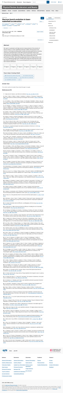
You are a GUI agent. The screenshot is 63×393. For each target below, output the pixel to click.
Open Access (5, 367)
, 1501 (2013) (14, 262)
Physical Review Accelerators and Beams (20, 7)
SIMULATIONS (52, 35)
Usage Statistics (29, 368)
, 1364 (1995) (8, 274)
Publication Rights (6, 365)
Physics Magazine (27, 2)
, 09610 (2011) (17, 207)
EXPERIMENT (52, 30)
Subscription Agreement (21, 390)
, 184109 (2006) (10, 212)
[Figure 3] (20, 67)
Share (41, 21)
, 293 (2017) (12, 119)
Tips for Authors (6, 371)
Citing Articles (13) (52, 21)
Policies (51, 362)
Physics (39, 360)
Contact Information (54, 365)
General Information (7, 360)
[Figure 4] (27, 67)
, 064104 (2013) (17, 337)
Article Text (50, 25)
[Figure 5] (33, 67)
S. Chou (12, 24)
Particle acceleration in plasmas (10, 77)
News (10, 350)
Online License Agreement (29, 365)
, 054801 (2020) (36, 220)
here (60, 387)
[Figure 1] (7, 67)
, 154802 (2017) (34, 216)
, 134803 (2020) (22, 225)
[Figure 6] (40, 67)
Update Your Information (19, 365)
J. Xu (23, 24)
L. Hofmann (28, 24)
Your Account (29, 370)
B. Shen (15, 25)
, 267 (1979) (32, 94)
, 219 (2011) (18, 139)
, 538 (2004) (13, 103)
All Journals (19, 2)
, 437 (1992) (33, 192)
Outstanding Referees (19, 373)
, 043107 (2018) (12, 241)
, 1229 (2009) (15, 270)
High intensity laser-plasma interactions (12, 75)
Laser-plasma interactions (28, 75)
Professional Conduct (7, 376)
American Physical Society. (11, 385)
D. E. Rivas (9, 25)
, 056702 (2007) (19, 251)
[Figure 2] (13, 67)
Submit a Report (17, 362)
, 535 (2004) (20, 109)
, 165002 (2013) (29, 123)
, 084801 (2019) (26, 130)
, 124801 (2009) (22, 114)
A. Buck (33, 24)
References (50, 42)
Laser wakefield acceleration (10, 79)
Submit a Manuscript (7, 362)
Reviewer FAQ (17, 369)
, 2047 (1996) (21, 277)
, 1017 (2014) (18, 304)
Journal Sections (5, 373)
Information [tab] (57, 17)
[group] (23, 67)
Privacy (51, 360)
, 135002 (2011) (29, 284)
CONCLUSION (52, 38)
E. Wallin (19, 24)
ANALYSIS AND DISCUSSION (52, 33)
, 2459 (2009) (8, 200)
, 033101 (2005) (15, 281)
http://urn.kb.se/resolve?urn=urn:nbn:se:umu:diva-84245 (29, 316)
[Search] (48, 2)
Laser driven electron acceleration (26, 77)
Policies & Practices (6, 369)
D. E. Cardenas (5, 24)
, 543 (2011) (35, 134)
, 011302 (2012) (12, 164)
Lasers (19, 79)
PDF (42, 18)
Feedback (51, 367)
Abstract (50, 23)
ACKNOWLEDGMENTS (53, 40)
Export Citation (40, 31)
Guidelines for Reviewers (19, 371)
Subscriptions (29, 362)
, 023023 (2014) (20, 328)
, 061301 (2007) (19, 143)
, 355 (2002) (12, 308)
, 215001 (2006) (36, 267)
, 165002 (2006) (24, 301)
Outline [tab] (50, 17)
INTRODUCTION (52, 27)
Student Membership (42, 365)
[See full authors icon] (7, 28)
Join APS (15, 350)
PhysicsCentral (40, 362)
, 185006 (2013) (10, 235)
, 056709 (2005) (31, 148)
